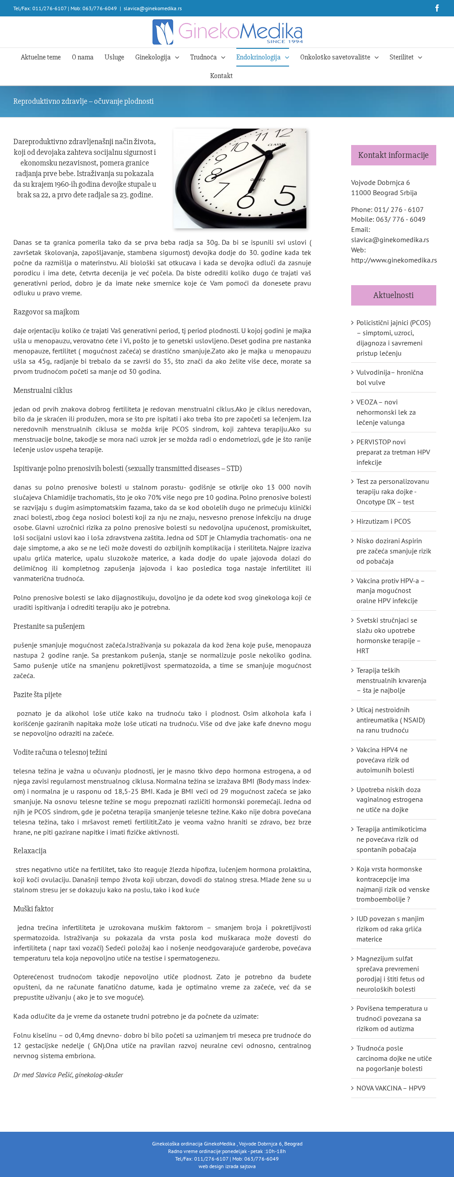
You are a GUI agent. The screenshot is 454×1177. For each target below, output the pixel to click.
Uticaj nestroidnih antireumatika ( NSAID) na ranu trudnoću (390, 719)
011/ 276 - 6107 (399, 209)
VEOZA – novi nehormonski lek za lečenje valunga (386, 412)
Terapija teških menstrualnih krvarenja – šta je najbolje (391, 680)
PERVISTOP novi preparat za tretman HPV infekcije (393, 452)
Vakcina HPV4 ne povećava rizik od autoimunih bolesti (385, 759)
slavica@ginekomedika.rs (153, 8)
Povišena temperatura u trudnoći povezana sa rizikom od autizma (392, 1018)
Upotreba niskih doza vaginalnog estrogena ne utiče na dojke (389, 799)
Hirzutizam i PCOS (383, 521)
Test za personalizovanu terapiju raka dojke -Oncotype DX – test (392, 491)
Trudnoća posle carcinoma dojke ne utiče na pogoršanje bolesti (394, 1058)
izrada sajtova (240, 1166)
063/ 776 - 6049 (401, 219)
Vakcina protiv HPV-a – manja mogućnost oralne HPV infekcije (390, 590)
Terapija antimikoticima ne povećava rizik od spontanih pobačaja (391, 839)
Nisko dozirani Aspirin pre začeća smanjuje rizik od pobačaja (393, 550)
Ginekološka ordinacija (178, 1143)
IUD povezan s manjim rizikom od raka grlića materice (390, 928)
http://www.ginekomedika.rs (394, 259)
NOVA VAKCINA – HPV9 (391, 1087)
